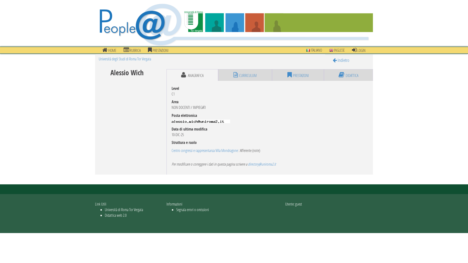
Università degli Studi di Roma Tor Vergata (125, 58)
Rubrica (135, 50)
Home (111, 50)
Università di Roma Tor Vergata (124, 209)
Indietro (343, 60)
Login (361, 50)
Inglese (339, 50)
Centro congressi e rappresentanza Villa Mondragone (205, 150)
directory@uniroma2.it (262, 164)
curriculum (248, 75)
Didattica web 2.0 (116, 215)
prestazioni (160, 50)
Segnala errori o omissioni (192, 209)
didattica (352, 75)
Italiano (316, 50)
